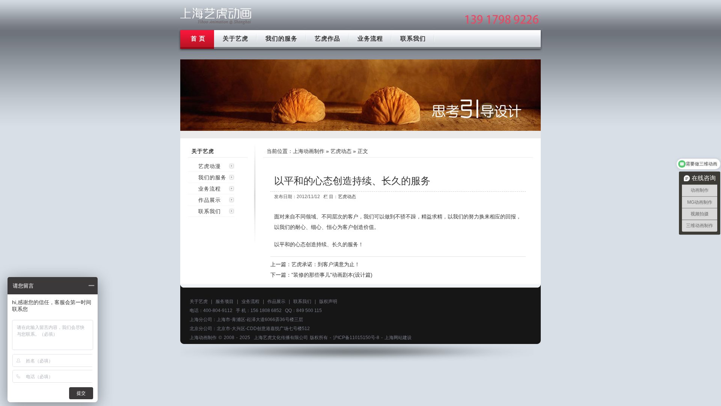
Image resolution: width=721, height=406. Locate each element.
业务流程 (370, 38)
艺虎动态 (340, 151)
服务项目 (225, 301)
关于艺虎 (235, 38)
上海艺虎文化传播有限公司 (281, 337)
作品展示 (209, 200)
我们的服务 (281, 38)
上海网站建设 (398, 337)
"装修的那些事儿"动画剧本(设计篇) (332, 275)
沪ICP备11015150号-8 (356, 337)
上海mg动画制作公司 (216, 16)
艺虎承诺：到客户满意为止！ (325, 264)
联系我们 (413, 38)
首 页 (198, 38)
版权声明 (328, 301)
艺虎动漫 (209, 166)
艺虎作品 (327, 38)
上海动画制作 (308, 151)
